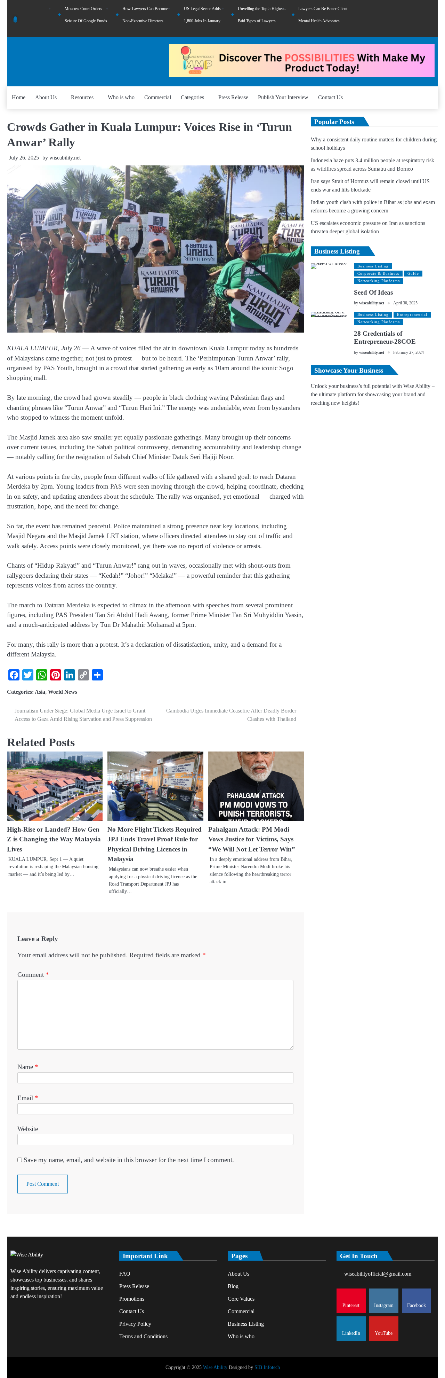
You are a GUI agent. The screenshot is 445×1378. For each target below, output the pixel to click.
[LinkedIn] (422, 18)
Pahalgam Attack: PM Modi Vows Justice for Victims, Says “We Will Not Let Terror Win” (251, 839)
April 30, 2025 (405, 303)
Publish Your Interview (283, 97)
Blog (233, 1286)
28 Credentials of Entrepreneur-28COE (385, 337)
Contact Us (330, 97)
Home (18, 97)
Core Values (241, 1299)
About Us (46, 97)
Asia (40, 692)
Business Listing (373, 266)
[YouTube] (431, 18)
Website (27, 1128)
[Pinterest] (393, 18)
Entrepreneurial (412, 314)
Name (27, 1067)
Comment (33, 974)
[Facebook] (412, 18)
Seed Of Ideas (373, 292)
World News (62, 692)
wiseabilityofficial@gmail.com (377, 1274)
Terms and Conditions (143, 1336)
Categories (192, 97)
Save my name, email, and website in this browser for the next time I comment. (129, 1159)
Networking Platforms (378, 281)
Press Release (233, 97)
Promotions (131, 1299)
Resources (82, 97)
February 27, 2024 (408, 352)
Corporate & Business (378, 273)
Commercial (157, 97)
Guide (413, 273)
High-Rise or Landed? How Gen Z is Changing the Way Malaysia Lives (54, 839)
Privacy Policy (135, 1324)
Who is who (121, 97)
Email (27, 1097)
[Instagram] (403, 18)
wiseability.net (65, 158)
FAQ (124, 1274)
